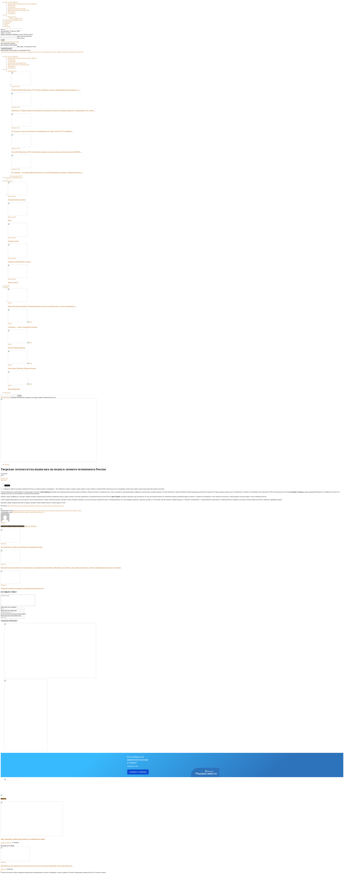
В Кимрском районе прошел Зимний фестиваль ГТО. (28, 512)
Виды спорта (8, 21)
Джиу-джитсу (13, 282)
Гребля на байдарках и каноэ (19, 262)
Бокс (10, 220)
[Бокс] (17, 215)
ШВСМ (3, 522)
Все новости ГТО (16, 18)
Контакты (7, 26)
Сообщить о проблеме (138, 772)
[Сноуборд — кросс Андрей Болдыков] (20, 322)
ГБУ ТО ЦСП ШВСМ (11, 2)
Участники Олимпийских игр (13, 20)
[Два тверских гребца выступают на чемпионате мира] (10, 542)
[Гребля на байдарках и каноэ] (17, 256)
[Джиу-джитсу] (17, 277)
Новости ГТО (12, 16)
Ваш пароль (21, 38)
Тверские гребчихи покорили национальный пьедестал (22, 588)
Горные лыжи (13, 241)
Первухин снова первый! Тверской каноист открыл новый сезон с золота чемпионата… (42, 306)
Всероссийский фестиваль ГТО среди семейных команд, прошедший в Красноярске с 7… (46, 90)
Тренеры (7, 23)
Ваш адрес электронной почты (26, 46)
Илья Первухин (14, 389)
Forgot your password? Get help (10, 41)
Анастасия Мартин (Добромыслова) (22, 368)
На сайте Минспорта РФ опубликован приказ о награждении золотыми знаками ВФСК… (46, 152)
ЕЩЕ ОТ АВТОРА (30, 526)
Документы (11, 12)
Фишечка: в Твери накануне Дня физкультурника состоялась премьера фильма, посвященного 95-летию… (53, 110)
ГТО (5, 15)
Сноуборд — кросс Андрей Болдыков (22, 327)
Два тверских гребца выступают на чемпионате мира (21, 547)
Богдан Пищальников (16, 348)
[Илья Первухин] (20, 384)
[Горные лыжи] (17, 236)
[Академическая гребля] (17, 194)
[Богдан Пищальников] (20, 342)
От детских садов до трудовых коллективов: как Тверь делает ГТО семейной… (42, 131)
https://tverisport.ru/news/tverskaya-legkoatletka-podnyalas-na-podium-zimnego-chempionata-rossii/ (36, 505)
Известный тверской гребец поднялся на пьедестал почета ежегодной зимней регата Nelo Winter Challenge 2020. (47, 510)
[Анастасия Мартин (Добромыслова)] (20, 363)
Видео (6, 24)
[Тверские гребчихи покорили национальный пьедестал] (10, 583)
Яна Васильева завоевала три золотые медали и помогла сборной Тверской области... (37, 866)
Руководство (12, 5)
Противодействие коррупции (17, 8)
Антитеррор (11, 7)
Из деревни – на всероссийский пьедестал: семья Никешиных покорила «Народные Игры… (47, 172)
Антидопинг (12, 13)
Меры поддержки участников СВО (18, 10)
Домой (3, 397)
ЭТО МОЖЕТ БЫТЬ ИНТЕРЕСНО (12, 526)
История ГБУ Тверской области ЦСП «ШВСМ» (22, 4)
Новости (7, 464)
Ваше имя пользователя (24, 36)
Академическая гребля (17, 200)
